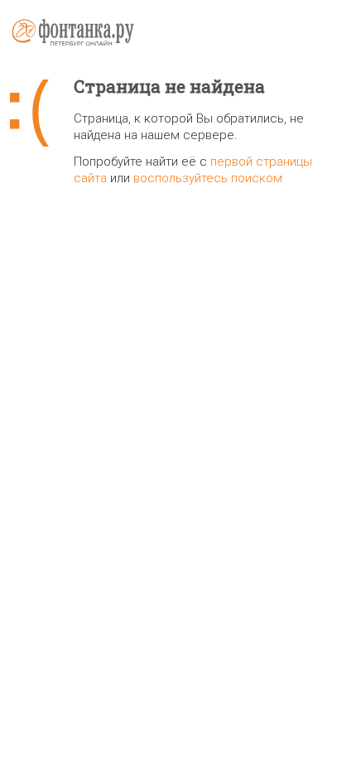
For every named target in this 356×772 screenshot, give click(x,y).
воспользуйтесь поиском (207, 178)
